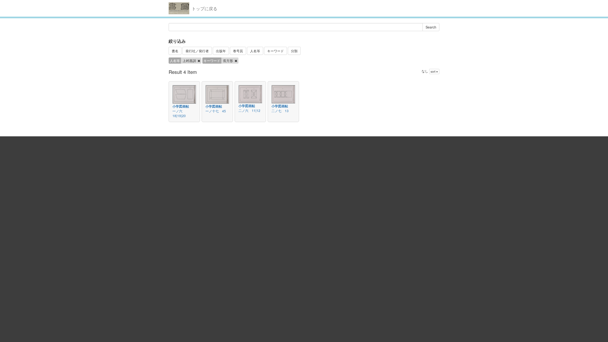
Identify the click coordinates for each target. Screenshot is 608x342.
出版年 (221, 50)
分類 (294, 50)
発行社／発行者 (197, 50)
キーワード (275, 50)
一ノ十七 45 (215, 111)
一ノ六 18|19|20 (179, 113)
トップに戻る (204, 8)
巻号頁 (238, 50)
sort (433, 71)
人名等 (255, 50)
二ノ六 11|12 (249, 110)
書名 (175, 50)
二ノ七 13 (280, 110)
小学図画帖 (180, 106)
